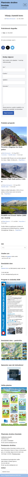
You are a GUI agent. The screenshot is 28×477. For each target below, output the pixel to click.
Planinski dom (4, 268)
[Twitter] (8, 48)
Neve (2, 475)
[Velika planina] (14, 425)
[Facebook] (3, 48)
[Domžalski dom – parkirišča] (14, 359)
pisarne (9, 256)
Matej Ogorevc (6, 221)
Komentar (5, 86)
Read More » (22, 160)
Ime (4, 67)
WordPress (12, 475)
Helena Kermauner (10, 18)
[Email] (12, 48)
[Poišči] (25, 247)
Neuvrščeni (22, 221)
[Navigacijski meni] (25, 4)
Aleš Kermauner (7, 153)
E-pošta (5, 73)
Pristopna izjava (16, 454)
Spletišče (5, 79)
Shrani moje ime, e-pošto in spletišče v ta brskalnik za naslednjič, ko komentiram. (13, 108)
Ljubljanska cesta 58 (6, 437)
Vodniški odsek (12, 154)
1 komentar (4, 154)
